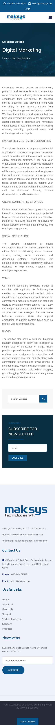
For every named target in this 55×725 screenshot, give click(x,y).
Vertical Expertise (12, 618)
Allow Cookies (27, 721)
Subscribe (13, 670)
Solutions (7, 623)
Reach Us (7, 609)
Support (6, 614)
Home (5, 57)
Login (28, 8)
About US (7, 604)
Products (7, 628)
